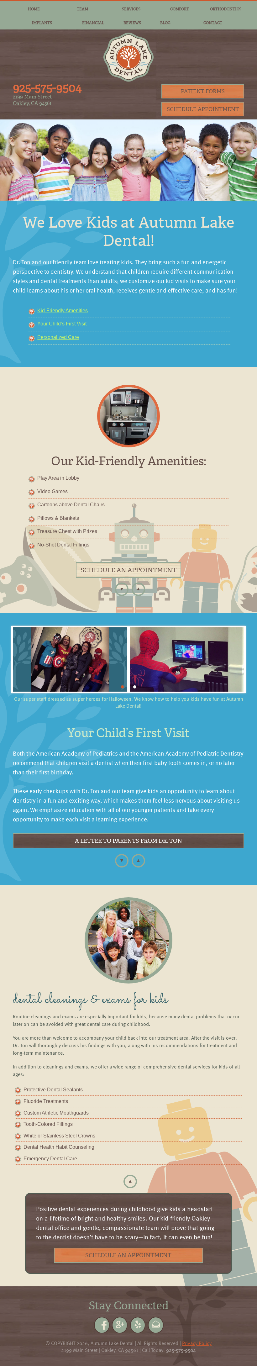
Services (131, 9)
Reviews (132, 22)
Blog (165, 22)
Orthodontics (225, 9)
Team (82, 9)
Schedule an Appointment (128, 570)
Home (34, 9)
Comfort (179, 9)
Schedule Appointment (203, 109)
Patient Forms (203, 91)
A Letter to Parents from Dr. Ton (128, 841)
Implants (42, 22)
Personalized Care (58, 337)
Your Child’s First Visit (62, 323)
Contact (212, 22)
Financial (93, 22)
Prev (21, 660)
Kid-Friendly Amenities (62, 310)
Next (236, 660)
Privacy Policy (197, 1343)
